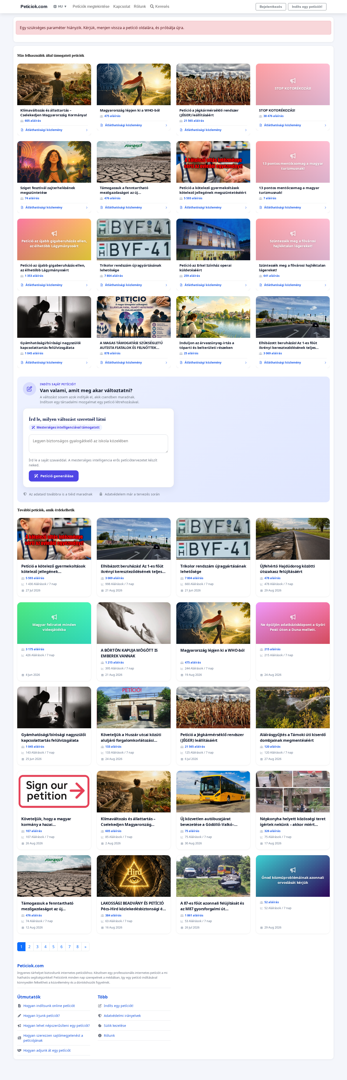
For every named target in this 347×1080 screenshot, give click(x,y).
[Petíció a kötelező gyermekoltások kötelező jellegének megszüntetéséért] (213, 177)
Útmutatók (29, 997)
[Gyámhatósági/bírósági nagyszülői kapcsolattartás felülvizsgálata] (54, 332)
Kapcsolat (121, 6)
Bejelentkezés (271, 7)
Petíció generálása (56, 475)
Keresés (162, 6)
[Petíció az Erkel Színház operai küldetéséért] (213, 255)
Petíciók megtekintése (91, 6)
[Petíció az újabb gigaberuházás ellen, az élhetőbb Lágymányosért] (54, 255)
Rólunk (140, 6)
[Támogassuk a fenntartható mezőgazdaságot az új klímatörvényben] (134, 177)
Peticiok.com (34, 6)
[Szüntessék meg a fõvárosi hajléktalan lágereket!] (293, 255)
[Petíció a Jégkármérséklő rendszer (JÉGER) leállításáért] (213, 99)
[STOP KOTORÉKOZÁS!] (293, 97)
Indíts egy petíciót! (307, 7)
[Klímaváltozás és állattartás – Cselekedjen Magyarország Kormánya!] (54, 99)
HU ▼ (62, 6)
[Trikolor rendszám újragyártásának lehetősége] (134, 255)
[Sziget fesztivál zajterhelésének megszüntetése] (54, 177)
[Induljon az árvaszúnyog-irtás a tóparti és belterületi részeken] (213, 332)
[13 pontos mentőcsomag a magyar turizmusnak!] (293, 177)
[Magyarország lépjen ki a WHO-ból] (134, 97)
